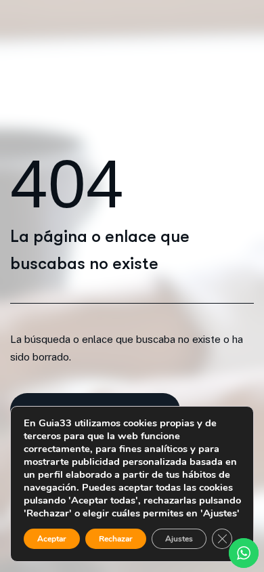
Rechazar (116, 538)
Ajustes (179, 538)
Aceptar (51, 538)
